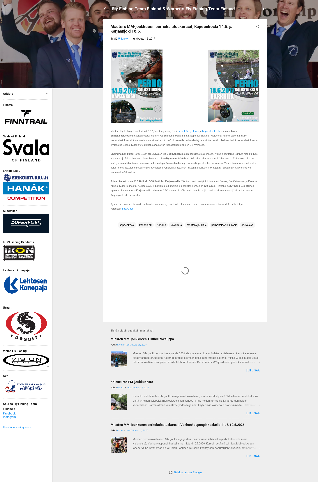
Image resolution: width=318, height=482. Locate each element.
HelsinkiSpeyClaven (188, 131)
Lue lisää (253, 370)
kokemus (176, 225)
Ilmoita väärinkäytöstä (17, 427)
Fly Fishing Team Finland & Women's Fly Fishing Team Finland (173, 8)
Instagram (9, 417)
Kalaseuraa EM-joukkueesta (132, 382)
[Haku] (265, 10)
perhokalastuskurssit (224, 225)
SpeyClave (127, 208)
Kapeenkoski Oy (211, 131)
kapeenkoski (127, 225)
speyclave (247, 225)
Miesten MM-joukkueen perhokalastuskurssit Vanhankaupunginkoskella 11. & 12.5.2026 (177, 425)
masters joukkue (197, 225)
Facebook (9, 413)
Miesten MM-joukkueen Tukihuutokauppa (142, 339)
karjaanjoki (145, 225)
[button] (257, 27)
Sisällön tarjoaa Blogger (187, 472)
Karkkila (161, 225)
